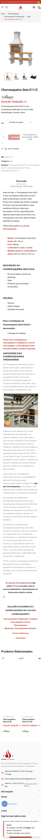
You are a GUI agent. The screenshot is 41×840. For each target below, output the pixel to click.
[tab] (21, 181)
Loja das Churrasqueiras (18, 583)
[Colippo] (6, 731)
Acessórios (21, 638)
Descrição (21, 181)
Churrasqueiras (8, 717)
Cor (2, 123)
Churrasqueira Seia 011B (9, 720)
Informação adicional (21, 186)
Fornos (16, 633)
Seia (11, 161)
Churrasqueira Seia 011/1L (18, 165)
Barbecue (24, 633)
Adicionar (16, 137)
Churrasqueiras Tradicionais (16, 619)
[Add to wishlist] (17, 659)
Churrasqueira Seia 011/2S (19, 168)
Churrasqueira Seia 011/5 (10, 171)
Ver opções (17, 665)
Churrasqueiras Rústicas (25, 628)
